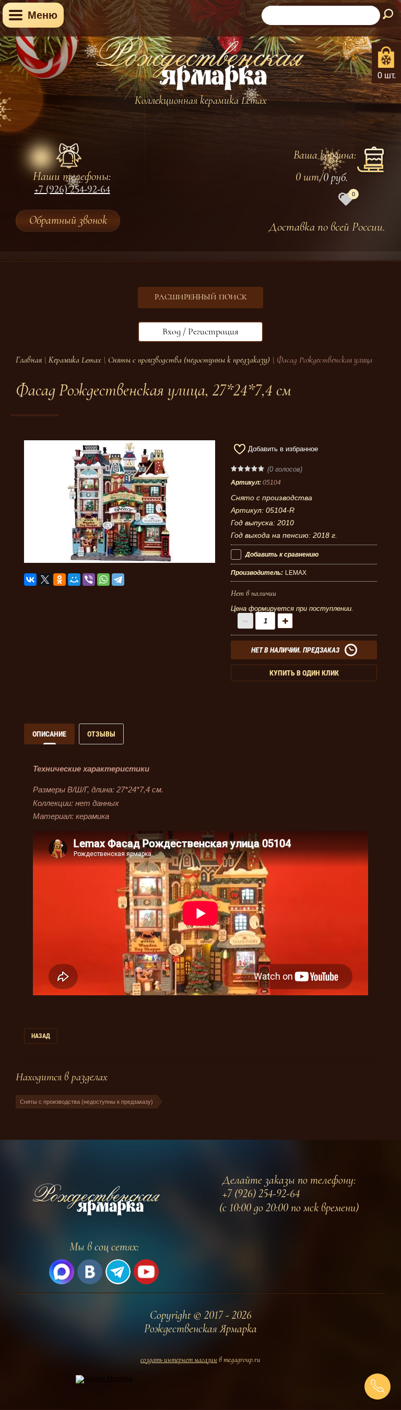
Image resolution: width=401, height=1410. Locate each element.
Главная (29, 360)
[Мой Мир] (74, 579)
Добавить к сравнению (281, 554)
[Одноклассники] (59, 579)
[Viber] (88, 579)
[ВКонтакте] (30, 579)
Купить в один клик (304, 673)
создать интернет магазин (178, 1359)
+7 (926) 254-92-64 (72, 190)
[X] (45, 579)
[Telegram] (118, 579)
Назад (40, 1036)
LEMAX (295, 572)
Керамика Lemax (75, 360)
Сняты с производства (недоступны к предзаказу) (189, 360)
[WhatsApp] (103, 579)
